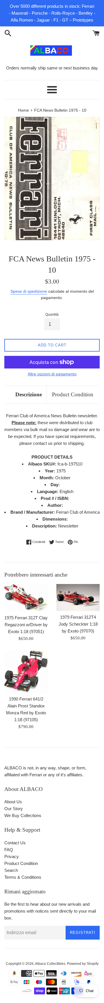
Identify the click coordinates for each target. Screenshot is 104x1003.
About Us (13, 801)
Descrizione (28, 394)
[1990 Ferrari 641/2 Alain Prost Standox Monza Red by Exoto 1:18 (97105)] (26, 672)
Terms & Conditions (22, 877)
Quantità (52, 315)
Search (11, 870)
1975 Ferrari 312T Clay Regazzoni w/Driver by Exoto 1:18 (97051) (26, 624)
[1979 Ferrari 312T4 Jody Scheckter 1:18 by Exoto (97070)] (78, 597)
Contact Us (15, 842)
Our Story (13, 808)
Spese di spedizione (28, 291)
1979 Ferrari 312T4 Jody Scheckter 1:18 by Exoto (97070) (78, 624)
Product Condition (72, 394)
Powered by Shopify (83, 964)
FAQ (8, 849)
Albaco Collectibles (50, 964)
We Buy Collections (22, 815)
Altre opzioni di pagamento (52, 374)
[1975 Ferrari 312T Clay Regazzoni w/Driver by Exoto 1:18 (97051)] (26, 598)
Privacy (11, 856)
